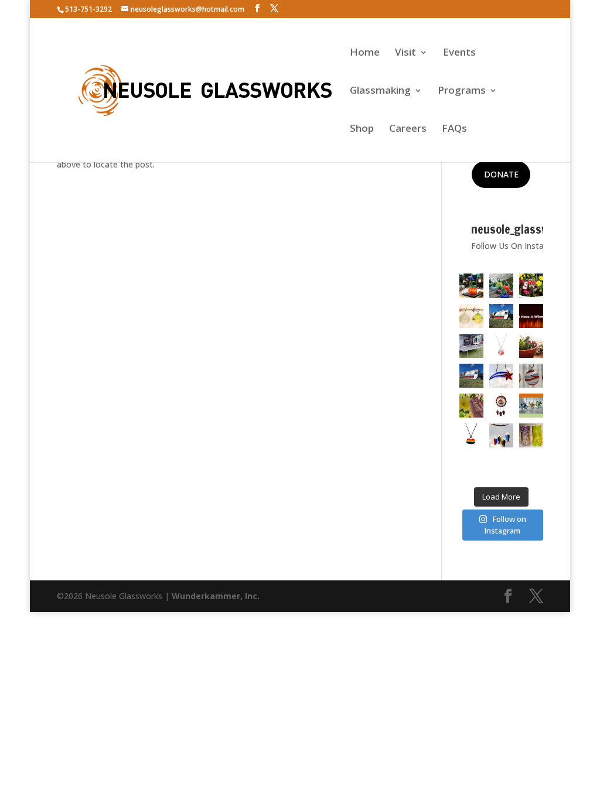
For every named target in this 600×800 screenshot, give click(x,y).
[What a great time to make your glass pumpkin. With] (471, 285)
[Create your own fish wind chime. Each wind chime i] (501, 435)
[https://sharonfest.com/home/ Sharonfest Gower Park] (471, 376)
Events (459, 53)
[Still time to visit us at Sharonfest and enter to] (471, 346)
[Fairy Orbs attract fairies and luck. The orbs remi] (471, 316)
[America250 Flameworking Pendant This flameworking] (501, 346)
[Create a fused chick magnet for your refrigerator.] (471, 465)
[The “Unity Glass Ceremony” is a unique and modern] (501, 465)
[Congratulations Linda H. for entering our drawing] (531, 316)
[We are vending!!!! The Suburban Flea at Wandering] (501, 316)
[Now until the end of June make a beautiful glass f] (531, 406)
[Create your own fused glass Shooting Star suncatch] (501, 376)
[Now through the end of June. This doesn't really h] (531, 435)
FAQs (454, 129)
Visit (405, 53)
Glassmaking (380, 91)
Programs (462, 91)
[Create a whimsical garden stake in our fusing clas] (531, 285)
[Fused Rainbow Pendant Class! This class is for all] (471, 435)
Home (365, 53)
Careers (408, 129)
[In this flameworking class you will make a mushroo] (531, 346)
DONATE (501, 174)
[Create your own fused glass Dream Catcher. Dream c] (501, 406)
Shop (362, 129)
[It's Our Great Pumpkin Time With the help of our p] (501, 285)
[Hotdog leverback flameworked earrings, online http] (471, 406)
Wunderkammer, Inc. (216, 595)
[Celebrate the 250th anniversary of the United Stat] (531, 376)
